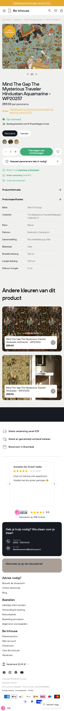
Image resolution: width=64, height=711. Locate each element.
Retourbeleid (9, 614)
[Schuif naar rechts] (36, 74)
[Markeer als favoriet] (58, 152)
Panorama (10, 133)
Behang (17, 19)
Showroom (8, 645)
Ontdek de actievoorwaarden (32, 3)
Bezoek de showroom (13, 583)
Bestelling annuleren (13, 619)
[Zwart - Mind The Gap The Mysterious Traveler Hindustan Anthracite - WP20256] (10, 141)
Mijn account (9, 640)
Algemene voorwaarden (14, 623)
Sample (24, 133)
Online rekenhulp (11, 587)
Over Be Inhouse (11, 650)
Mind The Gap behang (33, 19)
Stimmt (14, 683)
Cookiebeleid (20, 690)
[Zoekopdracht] (49, 11)
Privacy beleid (8, 690)
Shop (8, 19)
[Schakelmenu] (4, 11)
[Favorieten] (55, 11)
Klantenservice (10, 636)
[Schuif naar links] (28, 74)
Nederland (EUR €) (16, 664)
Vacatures (7, 655)
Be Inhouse (21, 679)
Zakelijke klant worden (14, 605)
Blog (4, 592)
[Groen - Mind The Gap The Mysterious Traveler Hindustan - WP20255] (16, 141)
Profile (30, 690)
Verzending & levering (13, 609)
